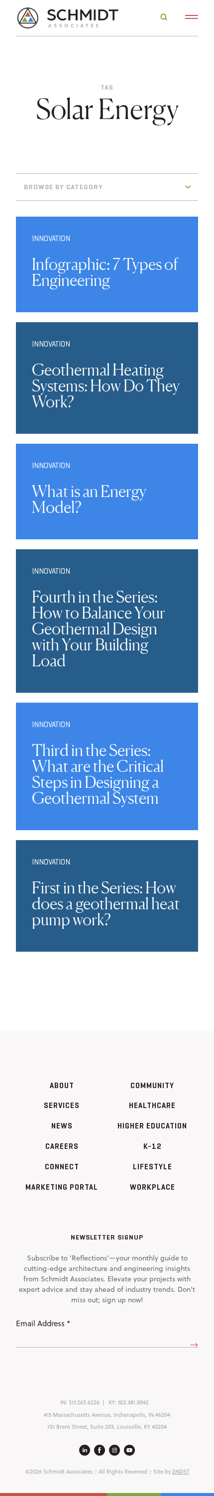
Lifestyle (152, 1166)
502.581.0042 (133, 1402)
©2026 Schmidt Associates (59, 1472)
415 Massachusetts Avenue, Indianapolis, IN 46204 (107, 1415)
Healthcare (152, 1105)
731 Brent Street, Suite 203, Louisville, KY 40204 (107, 1427)
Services (62, 1105)
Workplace (152, 1187)
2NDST (180, 1472)
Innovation (51, 238)
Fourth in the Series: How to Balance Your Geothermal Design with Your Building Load (98, 628)
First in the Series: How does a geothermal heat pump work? (106, 903)
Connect (62, 1166)
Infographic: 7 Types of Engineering (105, 272)
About (62, 1085)
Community (152, 1085)
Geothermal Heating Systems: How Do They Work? (106, 385)
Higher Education (152, 1125)
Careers (62, 1146)
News (62, 1125)
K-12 (152, 1146)
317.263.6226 (84, 1402)
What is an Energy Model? (89, 499)
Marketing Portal (61, 1187)
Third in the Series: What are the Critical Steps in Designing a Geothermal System (98, 774)
